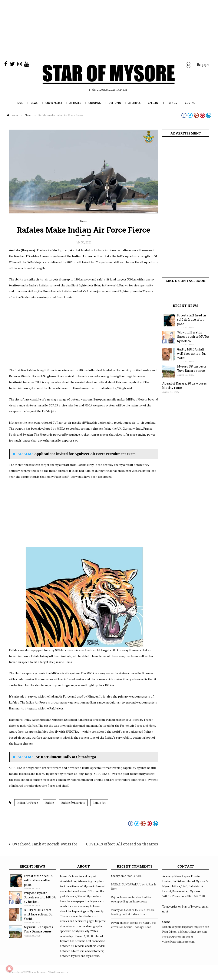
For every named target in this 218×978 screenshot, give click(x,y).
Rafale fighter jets (73, 803)
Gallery (153, 103)
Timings (171, 103)
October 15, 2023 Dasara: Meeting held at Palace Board (133, 912)
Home (19, 103)
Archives (134, 103)
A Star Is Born (133, 876)
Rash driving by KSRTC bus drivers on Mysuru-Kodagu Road (133, 925)
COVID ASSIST (53, 103)
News (33, 103)
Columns (94, 103)
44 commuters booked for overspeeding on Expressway (131, 899)
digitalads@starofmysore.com (191, 927)
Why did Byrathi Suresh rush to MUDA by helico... (193, 336)
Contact (191, 103)
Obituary (115, 103)
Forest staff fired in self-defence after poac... (191, 319)
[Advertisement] (109, 30)
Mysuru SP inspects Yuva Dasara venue (191, 368)
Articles (75, 103)
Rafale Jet (99, 803)
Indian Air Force (27, 803)
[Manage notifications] (9, 968)
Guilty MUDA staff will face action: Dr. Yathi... (191, 353)
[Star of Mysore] (108, 79)
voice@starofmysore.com (178, 942)
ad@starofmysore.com (192, 932)
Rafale (49, 803)
